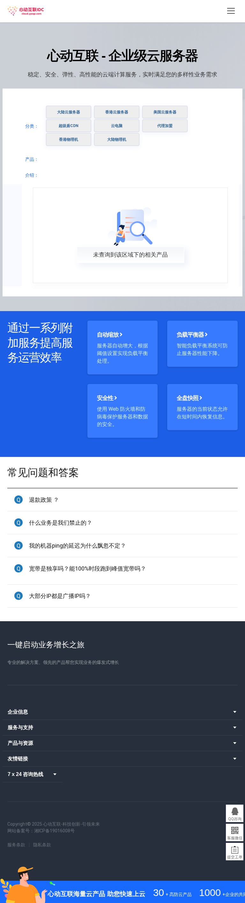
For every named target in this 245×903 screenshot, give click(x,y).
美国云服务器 (164, 112)
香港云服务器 (116, 112)
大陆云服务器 (68, 112)
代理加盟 (165, 126)
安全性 (105, 398)
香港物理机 (68, 139)
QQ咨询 (234, 819)
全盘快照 (188, 398)
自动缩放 (108, 334)
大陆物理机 (116, 139)
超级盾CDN (68, 126)
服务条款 (16, 844)
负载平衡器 (191, 334)
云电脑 (116, 126)
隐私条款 (42, 844)
